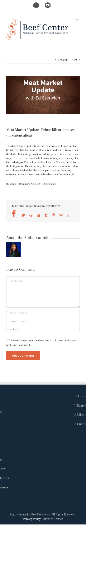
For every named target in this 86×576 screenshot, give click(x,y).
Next (74, 59)
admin (13, 183)
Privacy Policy (32, 519)
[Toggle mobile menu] (77, 21)
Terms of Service (52, 519)
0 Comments (49, 183)
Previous (63, 59)
